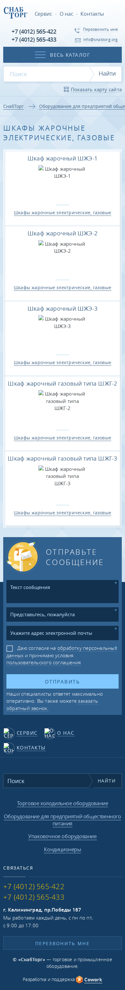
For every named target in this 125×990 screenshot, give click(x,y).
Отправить (62, 681)
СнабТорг (13, 106)
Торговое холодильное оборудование (62, 803)
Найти (107, 73)
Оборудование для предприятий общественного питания (62, 820)
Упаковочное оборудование (62, 836)
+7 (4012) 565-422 (34, 31)
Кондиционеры (62, 849)
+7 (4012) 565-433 (34, 39)
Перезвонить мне (62, 943)
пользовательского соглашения (43, 662)
